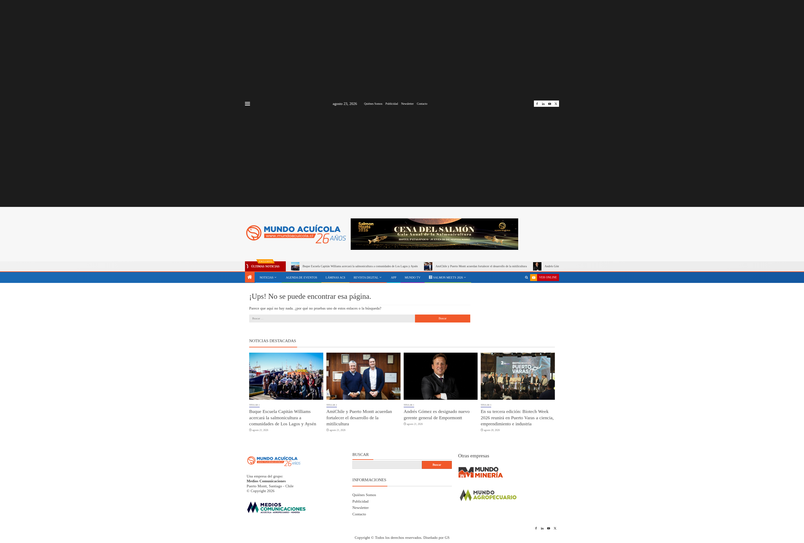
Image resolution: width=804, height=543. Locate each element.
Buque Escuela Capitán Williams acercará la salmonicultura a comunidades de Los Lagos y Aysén (360, 266)
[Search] (526, 277)
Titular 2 (331, 405)
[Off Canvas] (247, 104)
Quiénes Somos (373, 103)
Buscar (360, 454)
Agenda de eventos (301, 277)
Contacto (422, 103)
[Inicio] (249, 277)
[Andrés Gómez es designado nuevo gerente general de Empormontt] (441, 376)
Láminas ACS (335, 277)
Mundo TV (412, 277)
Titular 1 (254, 405)
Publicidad (391, 103)
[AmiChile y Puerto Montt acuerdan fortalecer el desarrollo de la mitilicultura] (363, 376)
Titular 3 (486, 405)
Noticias (266, 277)
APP (393, 277)
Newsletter (407, 103)
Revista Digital (366, 277)
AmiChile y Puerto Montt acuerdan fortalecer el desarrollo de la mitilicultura (481, 266)
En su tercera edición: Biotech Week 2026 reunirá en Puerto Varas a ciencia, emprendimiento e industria (517, 417)
